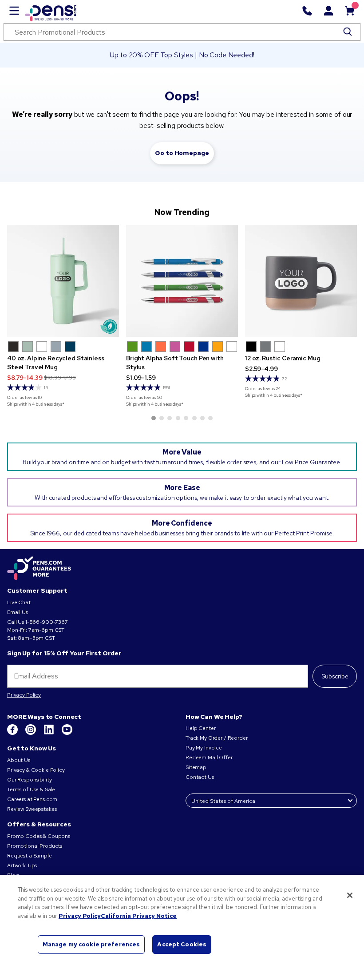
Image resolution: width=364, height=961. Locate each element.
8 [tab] (210, 418)
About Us (18, 760)
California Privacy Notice (139, 916)
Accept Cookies (181, 944)
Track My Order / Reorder (217, 738)
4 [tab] (178, 418)
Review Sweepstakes (31, 809)
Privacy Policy (24, 694)
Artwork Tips (22, 865)
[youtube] (67, 733)
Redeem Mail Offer (209, 757)
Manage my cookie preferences (91, 944)
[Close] (350, 895)
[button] (13, 346)
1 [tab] (153, 418)
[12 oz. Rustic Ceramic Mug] (301, 281)
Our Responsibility (29, 779)
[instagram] (31, 733)
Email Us (17, 612)
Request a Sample (29, 855)
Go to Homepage (182, 153)
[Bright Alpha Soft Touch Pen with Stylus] (182, 281)
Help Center (200, 728)
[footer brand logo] (39, 568)
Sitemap (196, 767)
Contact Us (200, 777)
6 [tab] (194, 418)
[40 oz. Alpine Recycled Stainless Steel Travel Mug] (63, 281)
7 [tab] (202, 418)
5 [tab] (186, 418)
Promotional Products (34, 845)
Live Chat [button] (19, 602)
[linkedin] (49, 733)
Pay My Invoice (204, 747)
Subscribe (334, 676)
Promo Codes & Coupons (38, 836)
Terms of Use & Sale (31, 789)
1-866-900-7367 (46, 622)
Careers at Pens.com (32, 799)
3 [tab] (169, 418)
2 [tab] (161, 418)
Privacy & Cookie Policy (36, 770)
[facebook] (13, 733)
